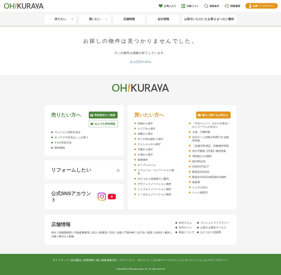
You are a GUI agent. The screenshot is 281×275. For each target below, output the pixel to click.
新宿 (149, 232)
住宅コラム (185, 222)
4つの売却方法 (63, 142)
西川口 (63, 236)
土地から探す (145, 154)
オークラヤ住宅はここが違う (71, 137)
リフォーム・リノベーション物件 (156, 172)
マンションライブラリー (214, 222)
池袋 (119, 232)
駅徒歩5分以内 (200, 171)
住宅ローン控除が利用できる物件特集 (210, 139)
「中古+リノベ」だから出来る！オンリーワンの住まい (211, 125)
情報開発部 (65, 232)
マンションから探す (149, 144)
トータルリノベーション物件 (154, 194)
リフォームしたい (71, 170)
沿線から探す (145, 123)
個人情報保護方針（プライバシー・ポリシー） (123, 260)
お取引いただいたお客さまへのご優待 (209, 19)
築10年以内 (199, 161)
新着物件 (143, 159)
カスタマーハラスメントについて (172, 260)
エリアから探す (147, 128)
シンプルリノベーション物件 (154, 189)
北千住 (141, 232)
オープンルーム (147, 165)
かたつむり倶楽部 (210, 232)
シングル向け (200, 187)
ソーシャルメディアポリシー (211, 260)
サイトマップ (60, 260)
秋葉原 (103, 232)
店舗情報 (129, 19)
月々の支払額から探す (151, 139)
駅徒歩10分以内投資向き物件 (209, 177)
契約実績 (59, 147)
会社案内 (76, 260)
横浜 (167, 232)
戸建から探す (145, 149)
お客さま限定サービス (213, 227)
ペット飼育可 (200, 192)
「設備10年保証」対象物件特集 (210, 145)
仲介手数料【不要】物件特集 (209, 151)
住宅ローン (185, 227)
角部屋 (196, 182)
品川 (94, 232)
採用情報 (88, 260)
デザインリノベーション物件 (154, 184)
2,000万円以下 (200, 166)
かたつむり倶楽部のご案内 (153, 178)
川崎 (53, 236)
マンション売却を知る (67, 132)
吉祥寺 (158, 232)
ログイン (263, 5)
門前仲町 (129, 232)
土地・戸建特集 (201, 132)
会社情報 (163, 19)
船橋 (71, 236)
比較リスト (193, 6)
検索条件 (214, 6)
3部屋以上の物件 (202, 156)
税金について (186, 232)
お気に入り (170, 6)
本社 (53, 232)
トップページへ (140, 61)
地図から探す (145, 133)
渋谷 (112, 232)
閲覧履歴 (235, 6)
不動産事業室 (82, 232)
